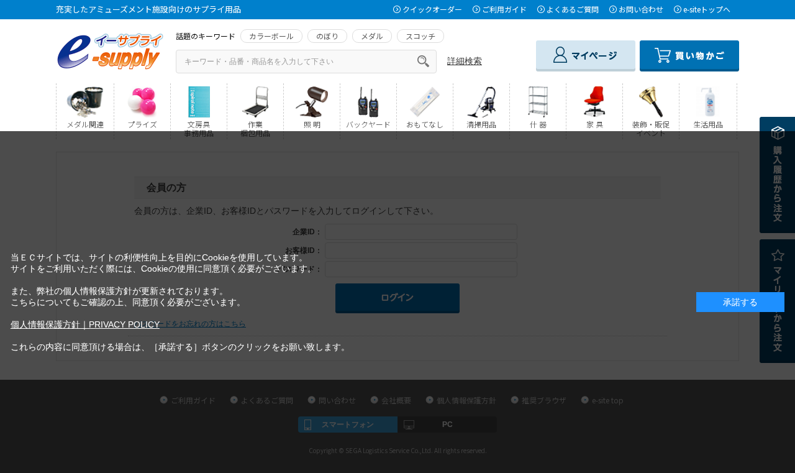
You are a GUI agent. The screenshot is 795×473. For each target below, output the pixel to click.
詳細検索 (464, 61)
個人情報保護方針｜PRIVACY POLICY (85, 324)
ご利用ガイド (504, 9)
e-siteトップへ (706, 9)
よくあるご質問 (573, 9)
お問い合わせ (641, 9)
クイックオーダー (432, 9)
